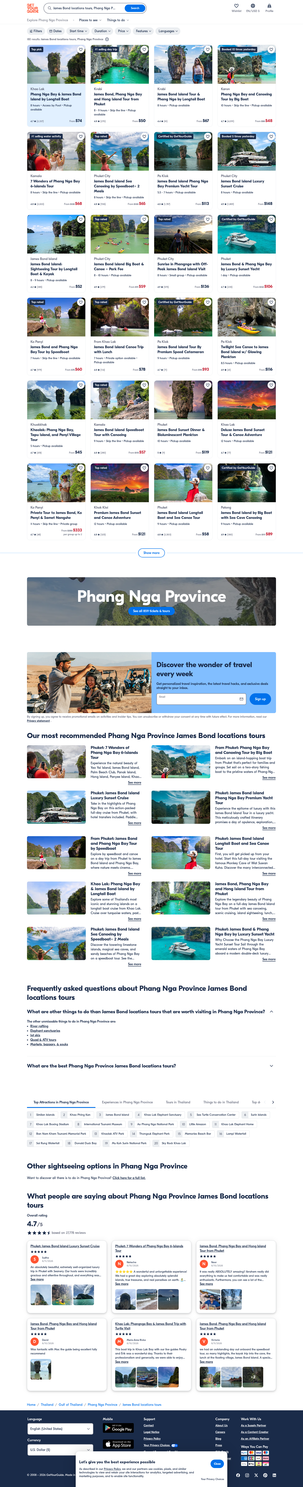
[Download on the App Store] (118, 1445)
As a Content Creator (254, 1432)
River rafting (39, 1026)
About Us (221, 1425)
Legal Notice (151, 1432)
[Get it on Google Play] (118, 1428)
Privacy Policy (152, 1438)
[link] (56, 86)
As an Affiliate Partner (255, 1438)
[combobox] (84, 8)
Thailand (47, 1405)
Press (218, 1445)
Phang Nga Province (102, 1405)
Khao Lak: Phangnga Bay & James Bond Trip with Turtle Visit (150, 1326)
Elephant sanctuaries (45, 1031)
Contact (149, 1425)
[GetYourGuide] (33, 8)
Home (31, 1405)
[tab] (61, 1102)
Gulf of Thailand (70, 1405)
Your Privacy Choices (157, 1445)
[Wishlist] (236, 5)
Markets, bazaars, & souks (49, 1044)
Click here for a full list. (129, 1178)
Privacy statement (38, 721)
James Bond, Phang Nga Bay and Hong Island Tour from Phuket (233, 1248)
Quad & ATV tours (43, 1040)
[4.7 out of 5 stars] (39, 1232)
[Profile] (269, 5)
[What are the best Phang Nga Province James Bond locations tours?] (271, 1065)
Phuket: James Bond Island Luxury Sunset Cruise (65, 1246)
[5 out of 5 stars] (67, 1252)
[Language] (253, 5)
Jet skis (35, 1035)
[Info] (107, 39)
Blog (218, 1438)
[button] (56, 86)
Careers (220, 1432)
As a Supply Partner (253, 1425)
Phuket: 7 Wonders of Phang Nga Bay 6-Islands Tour (149, 1248)
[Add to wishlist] (81, 49)
